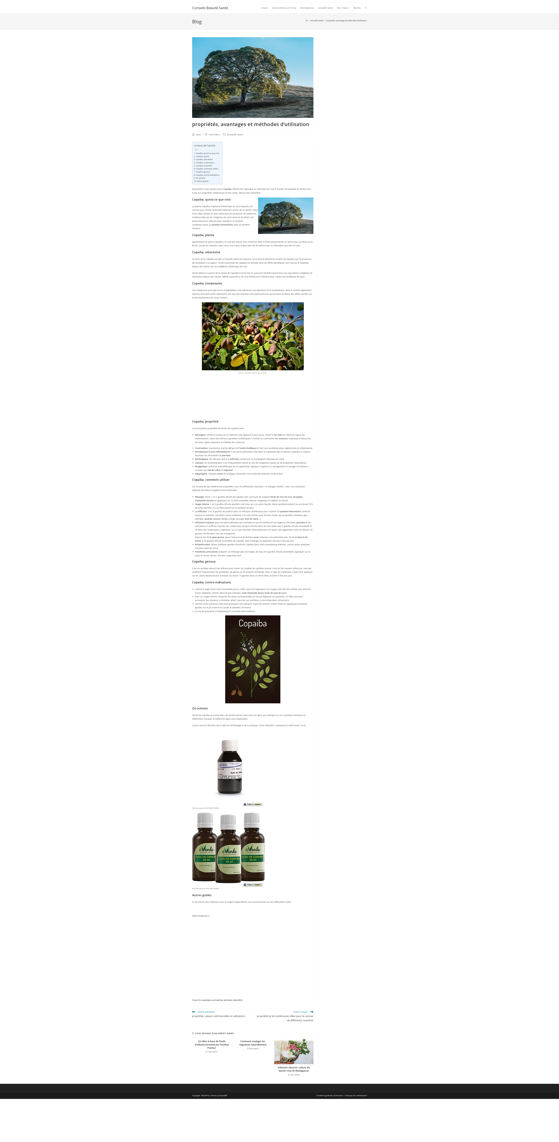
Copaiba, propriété (204, 165)
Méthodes (228, 1000)
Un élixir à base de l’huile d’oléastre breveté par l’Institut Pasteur (212, 1044)
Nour (198, 134)
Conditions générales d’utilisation (329, 1095)
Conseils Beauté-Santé (210, 7)
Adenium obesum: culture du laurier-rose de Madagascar (294, 1069)
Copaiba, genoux (203, 172)
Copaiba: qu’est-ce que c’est (207, 153)
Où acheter (200, 178)
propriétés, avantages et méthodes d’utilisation (346, 20)
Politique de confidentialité (356, 1095)
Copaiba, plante (202, 156)
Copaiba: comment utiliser (207, 169)
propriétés (238, 1000)
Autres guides (202, 181)
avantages (206, 1000)
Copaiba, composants (205, 162)
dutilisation (217, 1000)
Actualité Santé (235, 134)
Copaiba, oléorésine (204, 159)
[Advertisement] (252, 398)
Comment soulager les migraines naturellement (252, 1043)
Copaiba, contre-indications (207, 175)
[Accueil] (307, 20)
